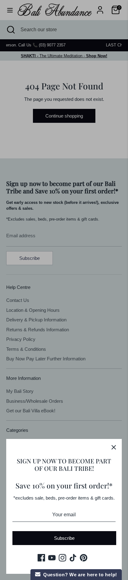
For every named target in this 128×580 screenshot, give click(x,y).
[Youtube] (52, 557)
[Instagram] (62, 557)
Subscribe (64, 538)
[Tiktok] (73, 557)
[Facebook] (41, 557)
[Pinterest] (83, 557)
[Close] (114, 447)
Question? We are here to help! (78, 574)
